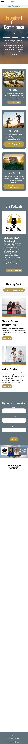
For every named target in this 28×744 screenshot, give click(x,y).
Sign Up (14, 439)
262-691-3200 (15, 738)
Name (14, 407)
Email (14, 417)
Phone (14, 426)
